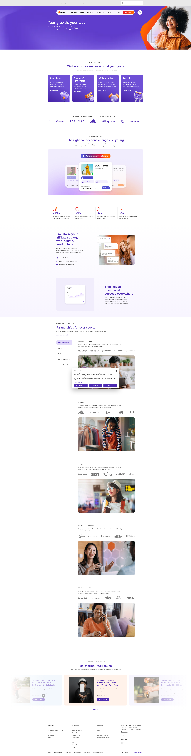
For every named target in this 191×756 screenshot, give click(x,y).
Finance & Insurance (64, 359)
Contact (109, 12)
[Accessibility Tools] (140, 12)
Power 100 (74, 744)
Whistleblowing (77, 752)
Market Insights (76, 735)
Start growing (54, 90)
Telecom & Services (64, 365)
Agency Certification (77, 732)
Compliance (68, 752)
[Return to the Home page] (61, 12)
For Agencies (51, 735)
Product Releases (76, 740)
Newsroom (99, 732)
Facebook (125, 736)
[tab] (94, 709)
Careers (98, 730)
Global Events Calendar (102, 735)
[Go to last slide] (43, 696)
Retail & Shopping (63, 342)
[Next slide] (147, 696)
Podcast (74, 742)
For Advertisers (51, 728)
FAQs (73, 747)
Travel (59, 353)
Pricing (82, 12)
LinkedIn (125, 739)
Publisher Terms (58, 752)
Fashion (60, 348)
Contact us (124, 732)
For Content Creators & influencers (56, 730)
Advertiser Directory (77, 730)
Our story (99, 728)
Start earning (78, 91)
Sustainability (100, 740)
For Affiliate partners (53, 732)
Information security (98, 752)
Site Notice (87, 752)
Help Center (75, 728)
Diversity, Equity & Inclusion (103, 737)
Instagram (125, 743)
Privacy (49, 752)
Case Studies (75, 737)
